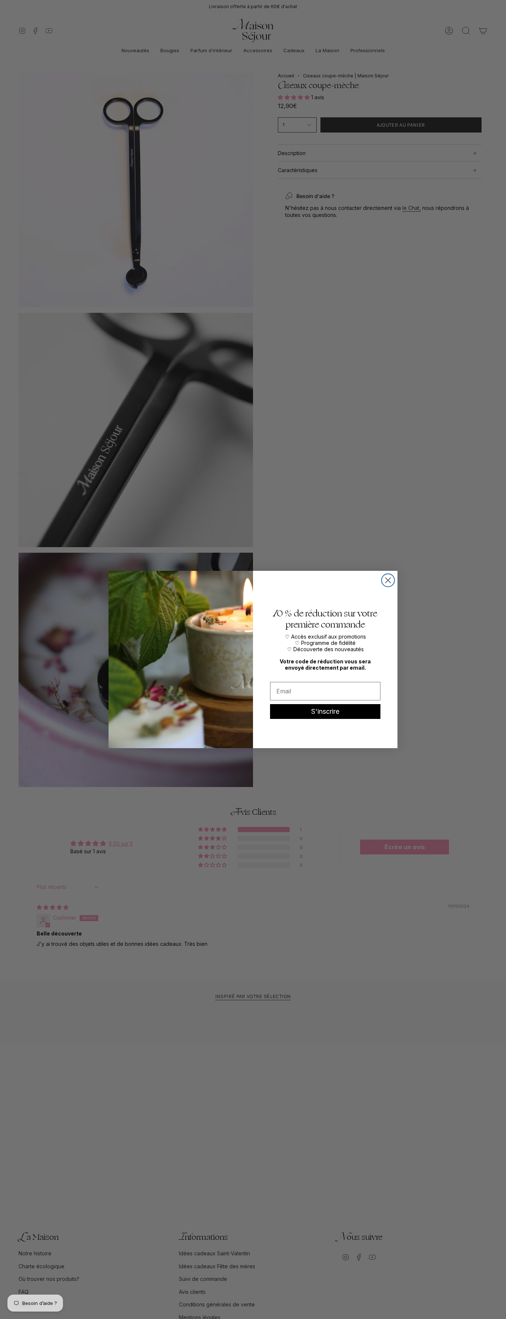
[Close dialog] (388, 580)
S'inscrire (325, 711)
